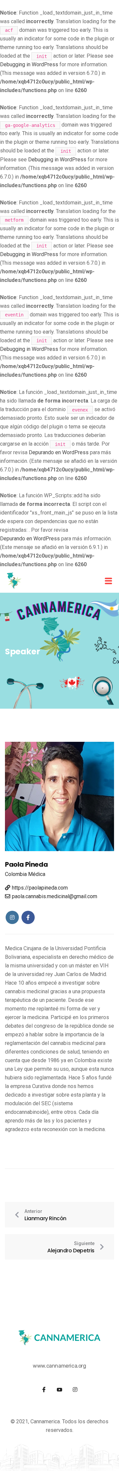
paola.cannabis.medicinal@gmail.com (54, 896)
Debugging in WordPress (29, 64)
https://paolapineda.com (40, 888)
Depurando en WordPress (59, 452)
